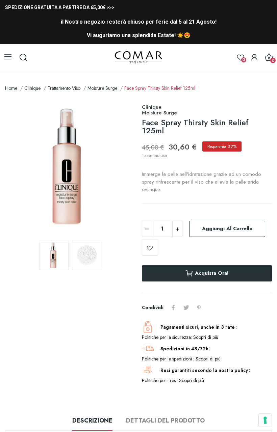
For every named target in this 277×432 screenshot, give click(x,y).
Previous (21, 167)
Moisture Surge (159, 112)
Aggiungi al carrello (227, 228)
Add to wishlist (150, 248)
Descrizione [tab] (92, 420)
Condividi (173, 307)
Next (119, 167)
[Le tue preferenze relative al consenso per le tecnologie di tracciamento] (265, 420)
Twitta (186, 307)
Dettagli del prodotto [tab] (165, 420)
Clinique (151, 107)
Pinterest (199, 307)
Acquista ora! (212, 273)
